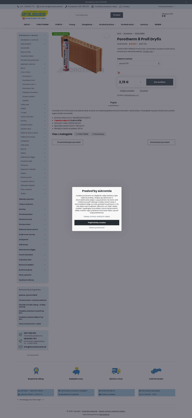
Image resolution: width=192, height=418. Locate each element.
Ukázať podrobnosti (96, 228)
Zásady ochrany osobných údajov (97, 216)
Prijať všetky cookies (97, 222)
